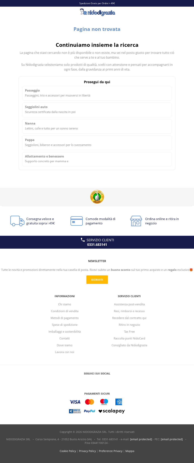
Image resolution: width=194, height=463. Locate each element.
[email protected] (141, 439)
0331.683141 (97, 244)
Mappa (129, 451)
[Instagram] (104, 381)
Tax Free (129, 331)
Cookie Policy (68, 451)
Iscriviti (97, 279)
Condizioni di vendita (64, 311)
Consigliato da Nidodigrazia (129, 345)
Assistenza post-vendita (129, 304)
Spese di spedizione (64, 325)
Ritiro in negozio (129, 325)
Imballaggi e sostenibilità (64, 331)
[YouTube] (97, 381)
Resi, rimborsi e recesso (129, 311)
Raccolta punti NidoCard (129, 338)
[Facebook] (90, 381)
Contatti (64, 338)
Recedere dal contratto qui (129, 318)
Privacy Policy (87, 451)
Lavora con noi (64, 352)
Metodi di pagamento (65, 318)
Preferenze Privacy (110, 451)
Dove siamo (64, 345)
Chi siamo (64, 304)
